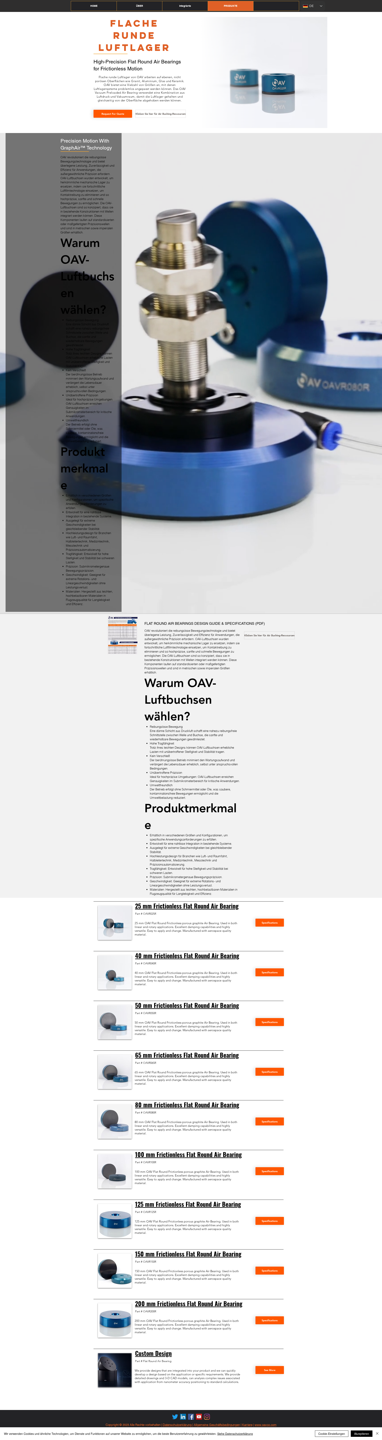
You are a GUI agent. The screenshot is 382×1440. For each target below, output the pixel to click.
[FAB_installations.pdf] (122, 635)
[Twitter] (175, 1417)
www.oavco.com (266, 1425)
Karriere (247, 1425)
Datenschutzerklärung (177, 1425)
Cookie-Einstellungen (331, 1434)
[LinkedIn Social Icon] (183, 1417)
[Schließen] (377, 1433)
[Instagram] (207, 1417)
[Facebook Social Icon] (191, 1417)
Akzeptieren (361, 1434)
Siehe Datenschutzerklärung (235, 1434)
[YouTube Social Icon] (199, 1417)
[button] (139, 6)
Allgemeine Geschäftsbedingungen (217, 1425)
